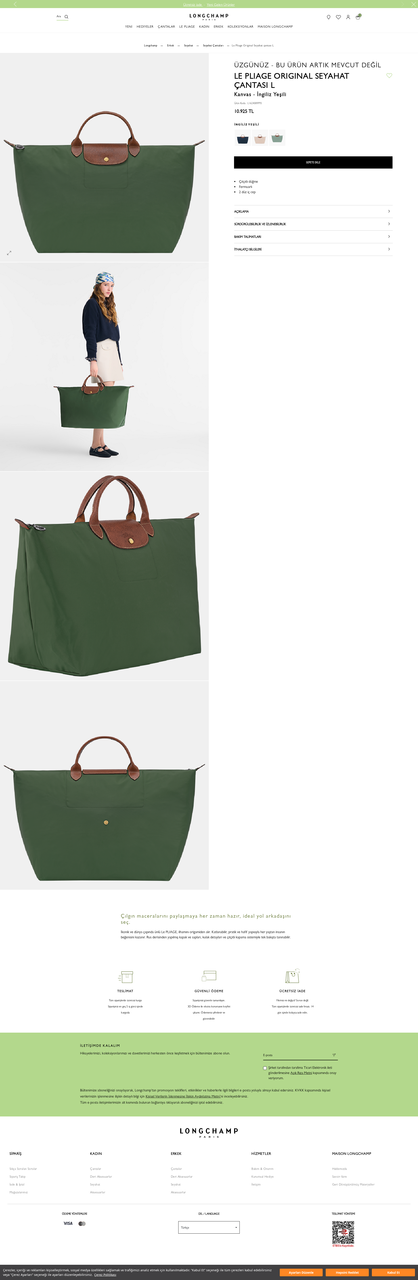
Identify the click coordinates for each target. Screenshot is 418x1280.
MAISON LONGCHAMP (351, 1154)
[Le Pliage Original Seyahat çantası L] (277, 138)
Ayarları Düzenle (301, 1272)
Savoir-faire (339, 1176)
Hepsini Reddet (347, 1272)
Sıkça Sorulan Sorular (23, 1168)
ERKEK (176, 1154)
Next (402, 4)
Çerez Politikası (105, 1275)
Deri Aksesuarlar (101, 1176)
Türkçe (185, 1227)
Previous (17, 4)
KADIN (96, 1154)
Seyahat (95, 1184)
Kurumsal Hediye (262, 1176)
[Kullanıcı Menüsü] (347, 16)
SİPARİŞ (16, 1154)
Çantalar (95, 1168)
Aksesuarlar (97, 1192)
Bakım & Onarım (262, 1168)
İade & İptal (17, 1184)
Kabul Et (393, 1272)
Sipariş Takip (17, 1176)
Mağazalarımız (19, 1192)
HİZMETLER (261, 1154)
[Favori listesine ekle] (389, 75)
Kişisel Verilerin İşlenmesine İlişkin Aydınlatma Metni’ (183, 1096)
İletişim (256, 1184)
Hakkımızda (339, 1168)
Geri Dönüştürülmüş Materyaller (353, 1184)
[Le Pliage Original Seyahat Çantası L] (242, 138)
